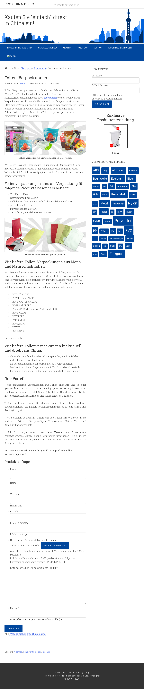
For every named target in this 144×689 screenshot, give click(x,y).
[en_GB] (11, 56)
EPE (104, 186)
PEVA (119, 212)
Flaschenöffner (122, 186)
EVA (111, 186)
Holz (95, 194)
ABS (96, 170)
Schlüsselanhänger (116, 239)
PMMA (96, 221)
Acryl (105, 170)
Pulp (119, 231)
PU (112, 230)
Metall (104, 203)
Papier (103, 211)
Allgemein (18, 652)
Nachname (16, 505)
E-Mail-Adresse (100, 85)
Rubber (103, 239)
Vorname (15, 494)
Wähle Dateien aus (55, 545)
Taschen (46, 652)
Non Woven (118, 203)
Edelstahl (117, 178)
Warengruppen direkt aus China (27, 633)
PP (95, 230)
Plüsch (129, 212)
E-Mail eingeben (19, 522)
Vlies (95, 254)
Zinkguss (116, 254)
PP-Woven (104, 231)
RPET (95, 239)
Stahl (112, 246)
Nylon (132, 203)
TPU (120, 246)
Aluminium (118, 170)
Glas (134, 186)
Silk (105, 246)
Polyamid (107, 221)
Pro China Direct (20, 4)
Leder (133, 195)
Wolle (103, 254)
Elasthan (96, 186)
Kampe (104, 195)
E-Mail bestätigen (19, 534)
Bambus (133, 170)
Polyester (123, 220)
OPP (94, 212)
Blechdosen (50, 97)
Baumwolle (100, 178)
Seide (130, 238)
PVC (128, 230)
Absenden (13, 628)
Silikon (96, 246)
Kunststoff (118, 194)
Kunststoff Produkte (32, 652)
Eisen (130, 178)
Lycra (95, 204)
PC (112, 212)
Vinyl (128, 246)
